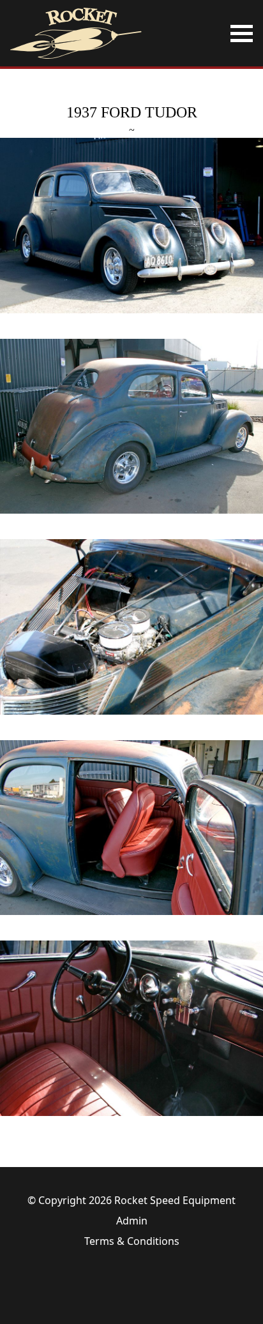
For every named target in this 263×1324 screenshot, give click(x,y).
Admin (131, 1221)
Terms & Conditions (131, 1241)
